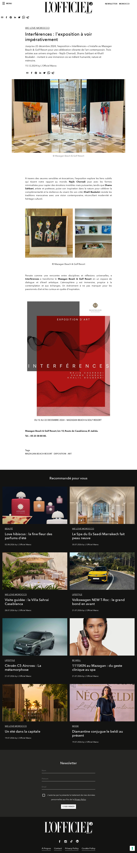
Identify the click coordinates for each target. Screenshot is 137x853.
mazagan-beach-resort (38, 454)
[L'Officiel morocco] (68, 8)
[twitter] (19, 18)
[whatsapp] (23, 18)
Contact (58, 848)
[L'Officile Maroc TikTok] (71, 841)
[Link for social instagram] (65, 842)
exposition (60, 454)
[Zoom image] (68, 360)
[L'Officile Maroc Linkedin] (77, 841)
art (70, 454)
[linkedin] (15, 18)
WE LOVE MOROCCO (37, 28)
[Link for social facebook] (59, 842)
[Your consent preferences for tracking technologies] (132, 848)
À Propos (46, 848)
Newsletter (111, 4)
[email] (2, 18)
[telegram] (28, 18)
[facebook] (6, 18)
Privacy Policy (80, 799)
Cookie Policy (88, 848)
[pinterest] (11, 18)
